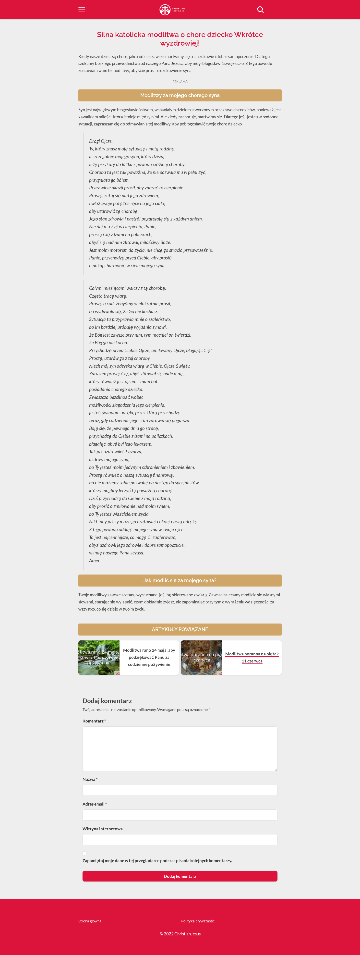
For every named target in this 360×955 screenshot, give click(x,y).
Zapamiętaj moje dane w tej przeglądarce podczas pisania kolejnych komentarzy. (157, 860)
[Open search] (260, 9)
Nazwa (90, 779)
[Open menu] (81, 9)
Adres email (95, 804)
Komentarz (94, 720)
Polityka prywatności (198, 921)
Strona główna (89, 921)
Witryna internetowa (103, 828)
